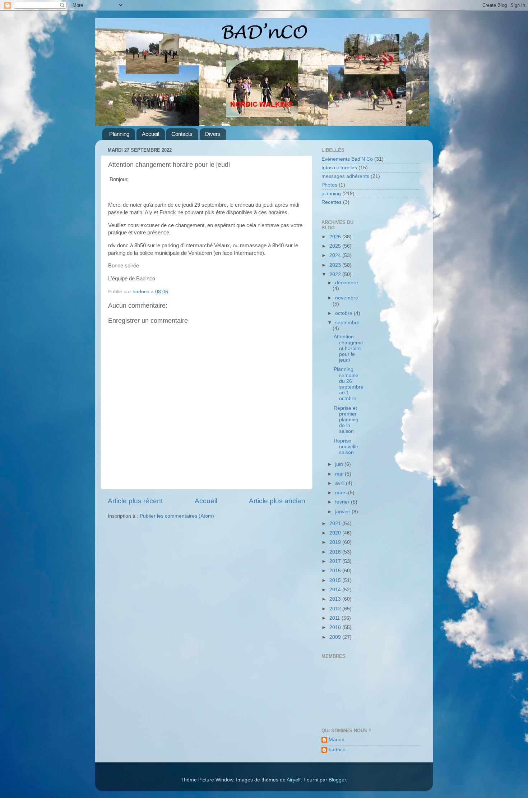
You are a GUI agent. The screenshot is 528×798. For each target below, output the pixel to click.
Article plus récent (135, 501)
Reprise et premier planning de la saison (346, 419)
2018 (335, 552)
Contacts (182, 134)
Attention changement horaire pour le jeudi (348, 348)
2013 (335, 599)
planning (331, 193)
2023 (335, 265)
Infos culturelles (339, 167)
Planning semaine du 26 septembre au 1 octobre (348, 384)
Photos (329, 185)
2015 (335, 580)
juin (339, 464)
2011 (335, 618)
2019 (335, 542)
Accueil (150, 134)
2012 (335, 608)
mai (340, 474)
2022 (335, 274)
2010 (335, 627)
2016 (335, 570)
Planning (119, 134)
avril (340, 483)
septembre (347, 322)
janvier (343, 511)
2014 (335, 589)
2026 (335, 236)
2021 (335, 523)
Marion (336, 739)
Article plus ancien (277, 501)
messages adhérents (345, 176)
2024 (335, 255)
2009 (335, 637)
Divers (213, 134)
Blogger (337, 780)
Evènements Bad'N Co (347, 159)
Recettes (331, 202)
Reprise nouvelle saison (346, 446)
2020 (335, 533)
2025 (335, 246)
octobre (344, 313)
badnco (337, 749)
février (343, 502)
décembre (346, 282)
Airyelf (294, 780)
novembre (346, 298)
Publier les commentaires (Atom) (177, 516)
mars (341, 492)
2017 (335, 561)
